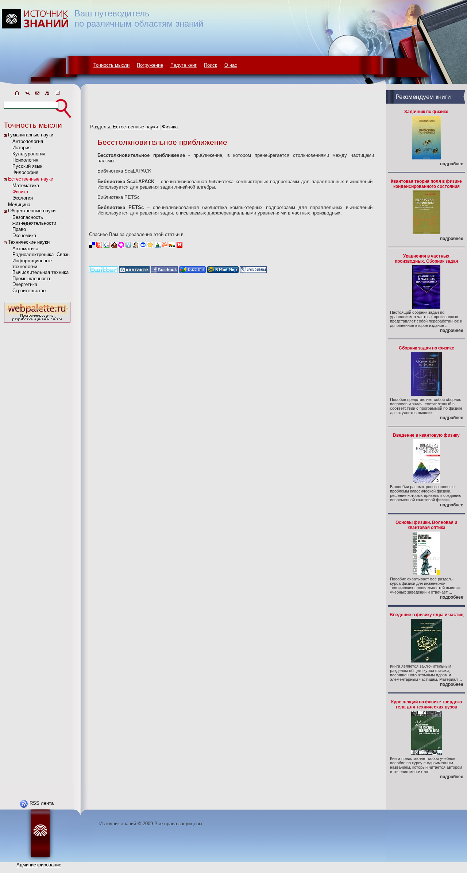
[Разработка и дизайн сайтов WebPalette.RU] (37, 322)
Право (19, 229)
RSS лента (42, 803)
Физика (20, 191)
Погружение (150, 65)
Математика (25, 185)
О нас (230, 65)
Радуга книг (183, 65)
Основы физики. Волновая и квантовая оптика (426, 525)
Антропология (27, 141)
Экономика (24, 235)
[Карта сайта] (47, 94)
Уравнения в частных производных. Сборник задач (426, 259)
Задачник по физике (426, 111)
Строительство (29, 290)
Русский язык (27, 166)
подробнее (451, 163)
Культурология (28, 154)
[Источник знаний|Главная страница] (16, 94)
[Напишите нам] (37, 94)
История (21, 147)
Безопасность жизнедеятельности (34, 220)
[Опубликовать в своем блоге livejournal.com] (253, 271)
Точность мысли (111, 65)
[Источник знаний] (46, 88)
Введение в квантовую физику (426, 435)
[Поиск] (27, 94)
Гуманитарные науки (30, 135)
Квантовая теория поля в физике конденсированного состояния (426, 184)
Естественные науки (30, 179)
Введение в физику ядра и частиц (426, 614)
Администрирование (38, 865)
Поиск (210, 65)
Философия (25, 172)
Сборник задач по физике (426, 348)
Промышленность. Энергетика (32, 281)
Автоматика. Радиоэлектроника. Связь (41, 251)
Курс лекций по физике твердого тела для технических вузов (426, 704)
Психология (25, 160)
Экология (22, 198)
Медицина (19, 204)
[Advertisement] (37, 433)
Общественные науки (31, 210)
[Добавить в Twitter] (103, 271)
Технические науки (29, 242)
